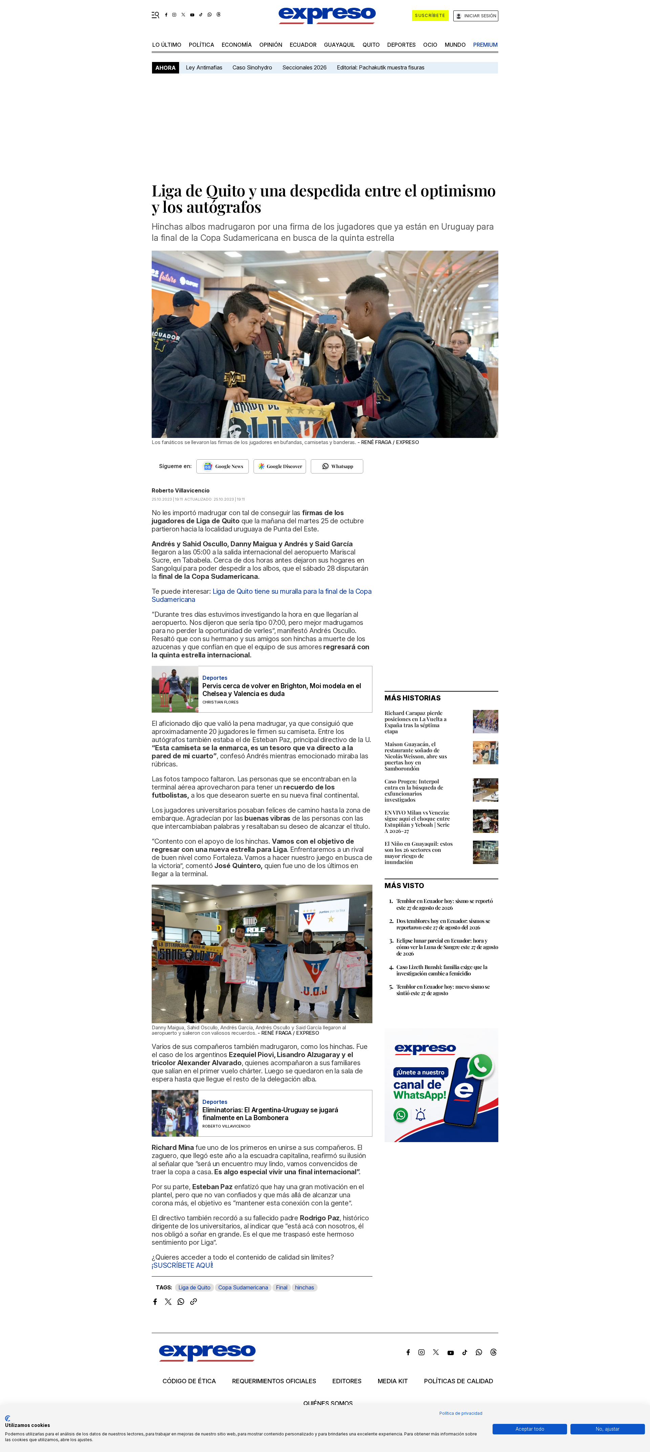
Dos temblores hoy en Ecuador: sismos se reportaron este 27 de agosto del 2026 (443, 924)
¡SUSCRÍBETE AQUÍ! (182, 1265)
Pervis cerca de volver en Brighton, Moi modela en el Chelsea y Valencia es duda (281, 690)
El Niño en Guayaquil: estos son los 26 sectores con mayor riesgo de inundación (419, 852)
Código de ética (189, 1381)
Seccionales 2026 (304, 67)
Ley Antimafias (204, 67)
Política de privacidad (460, 1413)
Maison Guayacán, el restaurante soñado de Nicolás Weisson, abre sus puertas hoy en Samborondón (416, 756)
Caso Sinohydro (252, 67)
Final (281, 1287)
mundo (455, 45)
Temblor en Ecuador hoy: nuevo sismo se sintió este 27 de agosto (443, 989)
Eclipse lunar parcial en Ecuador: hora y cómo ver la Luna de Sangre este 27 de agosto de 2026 (447, 947)
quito (371, 45)
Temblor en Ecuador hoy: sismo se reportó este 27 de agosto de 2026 (444, 904)
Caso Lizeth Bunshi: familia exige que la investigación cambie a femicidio (441, 970)
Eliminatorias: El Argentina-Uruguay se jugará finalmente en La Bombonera (270, 1114)
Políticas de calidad (458, 1381)
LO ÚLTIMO (166, 45)
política (201, 45)
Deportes (401, 45)
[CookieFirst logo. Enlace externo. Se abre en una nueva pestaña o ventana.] (7, 1418)
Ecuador (303, 45)
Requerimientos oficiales (274, 1381)
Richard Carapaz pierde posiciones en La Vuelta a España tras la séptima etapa (416, 722)
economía (237, 45)
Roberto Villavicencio (181, 490)
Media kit (393, 1381)
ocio (430, 45)
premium (485, 45)
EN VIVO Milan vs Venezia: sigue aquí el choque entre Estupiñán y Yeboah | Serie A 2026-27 (417, 821)
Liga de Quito (194, 1287)
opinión (270, 45)
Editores (347, 1381)
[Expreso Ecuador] (207, 1359)
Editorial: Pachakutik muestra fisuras (381, 67)
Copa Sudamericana (243, 1287)
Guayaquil (339, 45)
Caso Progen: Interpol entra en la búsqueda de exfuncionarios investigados (414, 790)
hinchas (304, 1287)
